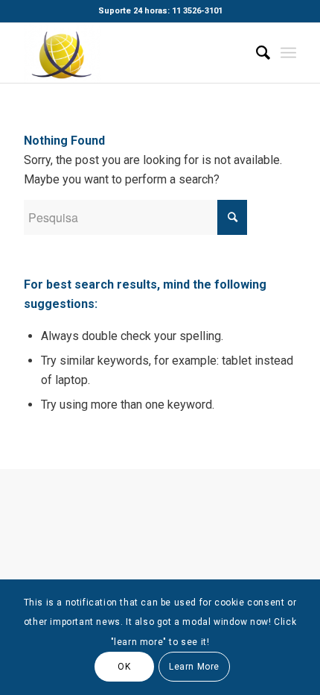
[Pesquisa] (255, 53)
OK (124, 666)
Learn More (194, 666)
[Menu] (288, 53)
